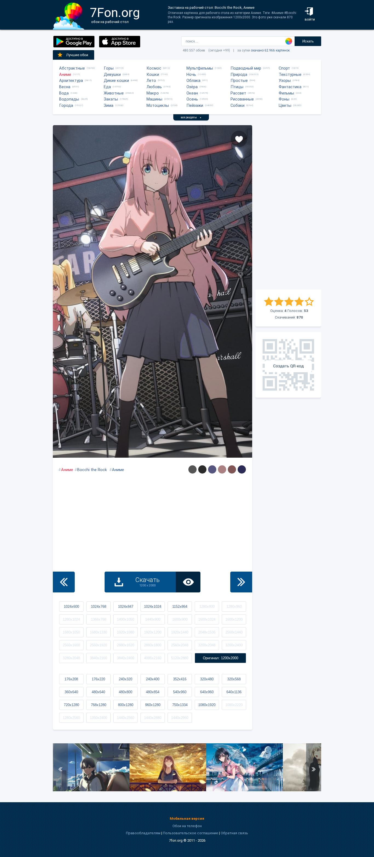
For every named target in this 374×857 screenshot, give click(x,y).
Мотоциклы (157, 105)
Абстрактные (72, 68)
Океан (192, 93)
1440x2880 (152, 718)
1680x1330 (98, 632)
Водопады (69, 99)
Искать (308, 41)
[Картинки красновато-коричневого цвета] (232, 469)
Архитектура (71, 80)
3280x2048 (71, 658)
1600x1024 (206, 619)
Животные (114, 93)
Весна (64, 86)
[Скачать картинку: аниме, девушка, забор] (168, 790)
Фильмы (286, 93)
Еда (107, 86)
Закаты (111, 99)
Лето (151, 80)
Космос (153, 68)
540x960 (179, 692)
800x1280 (125, 705)
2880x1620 (125, 645)
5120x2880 (179, 658)
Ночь (191, 74)
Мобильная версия (187, 818)
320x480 (207, 679)
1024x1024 (152, 606)
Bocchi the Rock (92, 469)
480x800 (125, 692)
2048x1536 (206, 632)
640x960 (207, 692)
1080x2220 (234, 705)
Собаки (237, 105)
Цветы (285, 105)
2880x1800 (152, 645)
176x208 (71, 679)
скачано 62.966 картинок (270, 50)
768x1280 (98, 705)
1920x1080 (125, 632)
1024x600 (71, 606)
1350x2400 (98, 718)
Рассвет (238, 93)
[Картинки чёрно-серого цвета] (202, 469)
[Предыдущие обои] (64, 582)
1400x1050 (125, 619)
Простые (239, 80)
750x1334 (180, 705)
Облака (193, 80)
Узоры (285, 80)
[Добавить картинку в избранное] (239, 139)
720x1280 (71, 705)
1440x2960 (179, 718)
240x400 (152, 679)
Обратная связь (234, 833)
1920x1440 (179, 632)
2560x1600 (71, 645)
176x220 (98, 679)
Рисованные (242, 99)
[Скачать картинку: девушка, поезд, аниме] (91, 790)
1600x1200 (234, 619)
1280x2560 (71, 718)
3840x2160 (98, 658)
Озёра (192, 86)
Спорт (284, 68)
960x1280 (152, 705)
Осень (192, 99)
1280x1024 (71, 619)
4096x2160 (152, 658)
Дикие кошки (116, 80)
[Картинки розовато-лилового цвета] (222, 469)
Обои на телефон (187, 826)
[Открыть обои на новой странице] (188, 582)
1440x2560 (125, 718)
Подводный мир (246, 68)
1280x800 (207, 606)
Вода (64, 93)
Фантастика (290, 86)
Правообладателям (143, 833)
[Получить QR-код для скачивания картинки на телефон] (288, 365)
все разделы (191, 117)
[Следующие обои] (241, 582)
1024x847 (125, 606)
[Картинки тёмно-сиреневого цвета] (212, 469)
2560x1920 (98, 645)
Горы (109, 68)
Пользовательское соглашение (190, 833)
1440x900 (152, 619)
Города (66, 105)
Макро (152, 93)
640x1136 (233, 692)
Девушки (112, 74)
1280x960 (234, 606)
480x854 (152, 692)
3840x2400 (125, 658)
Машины (154, 99)
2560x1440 (234, 632)
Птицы (237, 86)
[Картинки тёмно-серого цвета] (192, 469)
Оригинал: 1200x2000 (220, 658)
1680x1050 (71, 632)
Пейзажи (194, 105)
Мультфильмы (199, 68)
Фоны (284, 99)
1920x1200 (152, 632)
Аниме (65, 74)
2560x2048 (179, 645)
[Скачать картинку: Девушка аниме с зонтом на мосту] (244, 790)
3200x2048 (206, 645)
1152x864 (179, 606)
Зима (108, 105)
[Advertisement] (288, 207)
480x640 (98, 692)
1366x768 (98, 619)
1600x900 (180, 619)
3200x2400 (234, 645)
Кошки (152, 74)
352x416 (179, 679)
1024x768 (98, 606)
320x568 (234, 679)
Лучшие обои (77, 55)
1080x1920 (206, 705)
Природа (239, 74)
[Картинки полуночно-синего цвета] (242, 469)
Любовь (154, 86)
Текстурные (290, 74)
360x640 (71, 692)
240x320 (125, 679)
